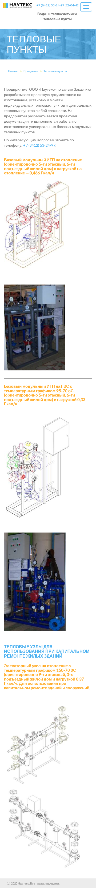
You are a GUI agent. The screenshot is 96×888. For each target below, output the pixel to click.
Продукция (30, 71)
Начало (13, 71)
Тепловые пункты (55, 71)
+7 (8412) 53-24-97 (39, 145)
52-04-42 (72, 5)
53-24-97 (50, 5)
